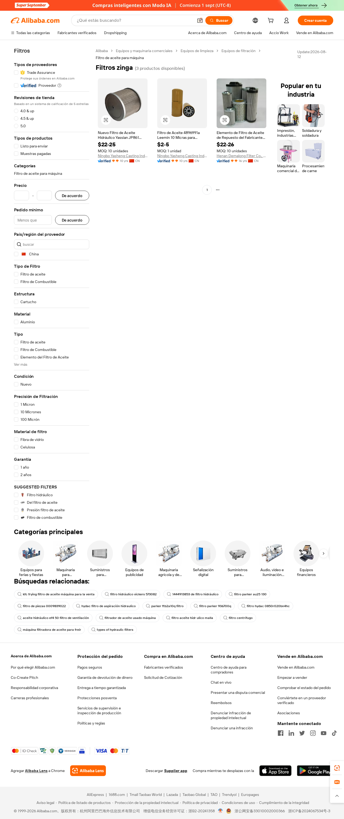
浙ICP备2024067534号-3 (309, 811)
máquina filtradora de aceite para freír (52, 630)
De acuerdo (72, 195)
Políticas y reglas (91, 723)
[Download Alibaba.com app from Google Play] (315, 770)
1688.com (117, 794)
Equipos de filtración (238, 51)
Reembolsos (221, 703)
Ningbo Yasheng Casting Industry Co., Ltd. (123, 156)
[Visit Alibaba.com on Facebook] (280, 733)
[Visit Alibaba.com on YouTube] (323, 733)
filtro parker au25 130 (250, 594)
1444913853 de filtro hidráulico (195, 594)
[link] (337, 768)
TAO (213, 794)
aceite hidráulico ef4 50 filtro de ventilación (56, 618)
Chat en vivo (221, 682)
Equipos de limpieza (197, 51)
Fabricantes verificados (163, 667)
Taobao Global (194, 794)
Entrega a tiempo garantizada (101, 688)
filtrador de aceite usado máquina (130, 618)
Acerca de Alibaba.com (31, 656)
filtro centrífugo (241, 618)
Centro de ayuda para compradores (228, 669)
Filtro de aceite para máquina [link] (120, 58)
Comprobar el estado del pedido (304, 688)
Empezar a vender (292, 677)
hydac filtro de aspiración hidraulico (108, 606)
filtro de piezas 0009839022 (44, 606)
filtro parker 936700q (215, 606)
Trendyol (229, 794)
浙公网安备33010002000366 (260, 811)
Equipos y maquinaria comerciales (144, 51)
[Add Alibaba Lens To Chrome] (88, 770)
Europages (250, 794)
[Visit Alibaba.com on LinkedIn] (291, 733)
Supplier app (175, 771)
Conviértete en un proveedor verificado (301, 700)
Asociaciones (288, 713)
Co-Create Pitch (24, 677)
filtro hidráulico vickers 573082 (133, 594)
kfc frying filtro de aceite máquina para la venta (59, 594)
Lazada (172, 794)
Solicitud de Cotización (163, 677)
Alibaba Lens (36, 771)
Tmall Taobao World (146, 794)
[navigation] (51, 284)
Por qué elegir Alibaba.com (33, 667)
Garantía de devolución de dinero (104, 677)
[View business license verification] (220, 811)
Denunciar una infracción (232, 728)
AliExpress (95, 794)
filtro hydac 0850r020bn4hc (268, 606)
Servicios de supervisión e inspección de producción (99, 710)
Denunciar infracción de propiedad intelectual (231, 715)
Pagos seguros (89, 667)
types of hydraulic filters (115, 630)
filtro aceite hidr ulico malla (192, 618)
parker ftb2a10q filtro (167, 606)
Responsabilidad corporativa (34, 688)
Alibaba (102, 51)
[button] (200, 20)
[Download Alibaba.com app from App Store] (275, 770)
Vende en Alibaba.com (295, 667)
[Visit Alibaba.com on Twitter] (302, 733)
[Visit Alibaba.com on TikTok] (334, 733)
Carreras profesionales (30, 698)
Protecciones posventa (97, 698)
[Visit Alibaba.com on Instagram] (313, 733)
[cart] (272, 21)
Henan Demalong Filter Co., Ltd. (241, 156)
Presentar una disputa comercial (238, 692)
